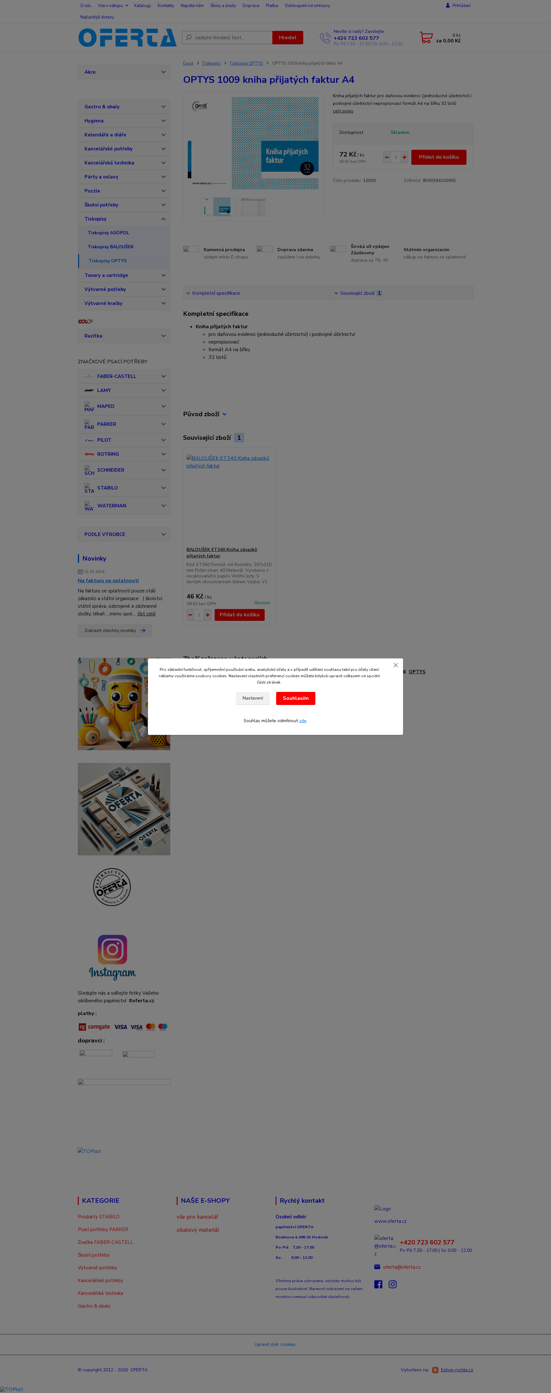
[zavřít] (396, 664)
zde (302, 721)
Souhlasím (296, 698)
